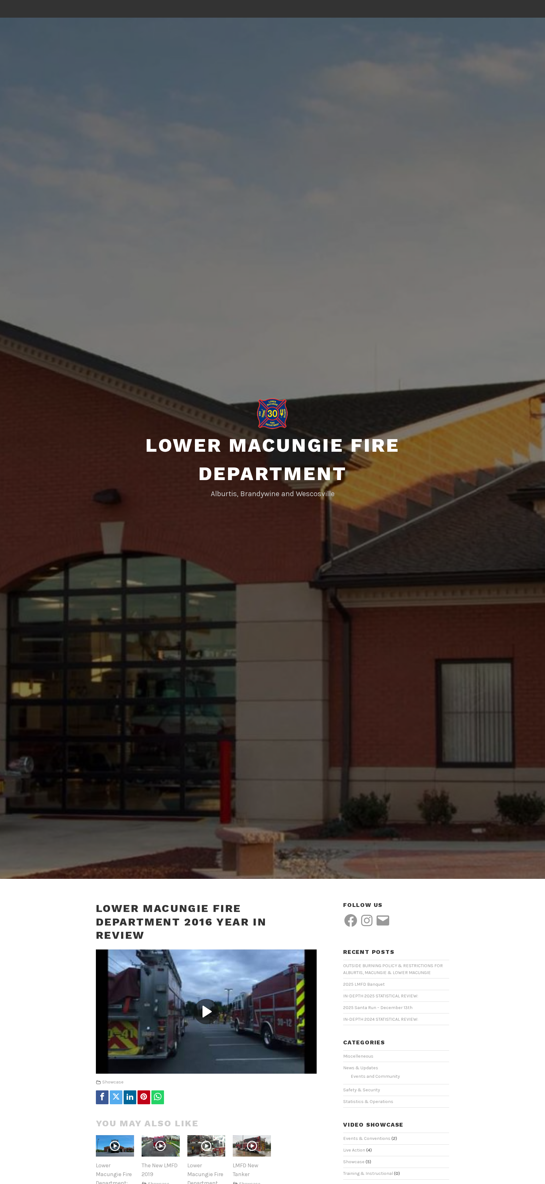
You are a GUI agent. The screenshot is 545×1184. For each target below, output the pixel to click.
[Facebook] (102, 1097)
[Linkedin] (130, 1097)
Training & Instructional (368, 1173)
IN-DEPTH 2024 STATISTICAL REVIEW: (380, 1019)
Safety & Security (361, 1090)
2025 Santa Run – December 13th (378, 1007)
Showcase (113, 1082)
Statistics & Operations (368, 1101)
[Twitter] (116, 1097)
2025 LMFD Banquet (364, 984)
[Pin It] (144, 1097)
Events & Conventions (366, 1138)
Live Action (354, 1150)
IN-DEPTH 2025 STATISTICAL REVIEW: (380, 996)
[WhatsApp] (157, 1097)
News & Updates (360, 1068)
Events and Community (375, 1076)
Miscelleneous (358, 1056)
